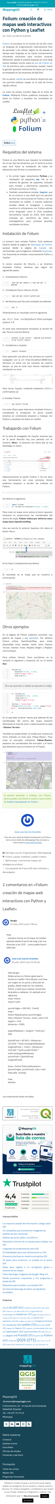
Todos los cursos (11, 1469)
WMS (45, 1345)
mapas (10, 1328)
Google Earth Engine (11, 1318)
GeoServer (24, 1314)
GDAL (28, 1311)
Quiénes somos (10, 1443)
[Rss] (28, 1424)
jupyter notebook (21, 856)
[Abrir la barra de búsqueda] (31, 9)
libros (41, 1325)
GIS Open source (14, 852)
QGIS (26, 1340)
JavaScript (13, 1325)
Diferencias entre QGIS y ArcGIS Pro (20, 1237)
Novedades (42, 1328)
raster (11, 1344)
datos (21, 1311)
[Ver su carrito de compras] (38, 9)
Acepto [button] (44, 1496)
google (36, 1315)
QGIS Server (42, 1341)
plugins (11, 1335)
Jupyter (43, 248)
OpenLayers (14, 1331)
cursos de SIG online (33, 842)
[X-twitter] (6, 1424)
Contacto (7, 1439)
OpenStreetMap (32, 1331)
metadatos (30, 1328)
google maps (27, 1318)
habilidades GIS (10, 1321)
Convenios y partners (13, 1455)
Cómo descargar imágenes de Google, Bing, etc (25, 1274)
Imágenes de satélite (26, 1321)
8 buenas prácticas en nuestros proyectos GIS (25, 1256)
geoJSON (37, 1311)
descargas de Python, (41, 244)
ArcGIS (16, 1307)
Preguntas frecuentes (13, 1476)
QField (12, 1341)
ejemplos (33, 638)
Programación (30, 852)
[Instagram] (23, 1424)
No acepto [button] (28, 1500)
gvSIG (38, 1318)
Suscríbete (8, 1447)
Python (6, 43)
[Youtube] (17, 1424)
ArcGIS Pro (30, 1308)
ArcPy (41, 1308)
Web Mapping (44, 852)
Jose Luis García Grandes (25, 958)
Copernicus (11, 1311)
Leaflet (19, 79)
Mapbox (20, 1328)
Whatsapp (8, 1416)
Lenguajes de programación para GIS (21, 1248)
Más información (31, 1496)
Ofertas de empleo (12, 1451)
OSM (44, 1332)
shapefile (30, 1345)
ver (13, 143)
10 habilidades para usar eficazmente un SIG (24, 1252)
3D (6, 1308)
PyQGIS (38, 1336)
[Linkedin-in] (12, 1424)
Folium (6, 95)
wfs (38, 1345)
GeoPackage (9, 1315)
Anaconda (47, 251)
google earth (45, 1315)
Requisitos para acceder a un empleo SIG (22, 1285)
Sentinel (20, 1344)
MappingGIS (11, 9)
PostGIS (25, 1335)
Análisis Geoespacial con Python (22, 801)
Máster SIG (8, 1472)
